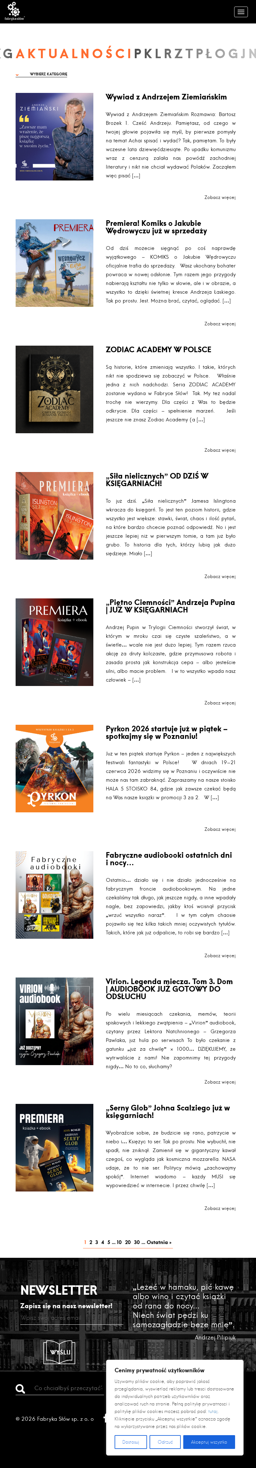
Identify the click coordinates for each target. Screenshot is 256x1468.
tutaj (213, 1411)
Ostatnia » (159, 1242)
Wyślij (60, 1352)
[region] (175, 1407)
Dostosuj (130, 1442)
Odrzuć (165, 1442)
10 (119, 1242)
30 (137, 1242)
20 (128, 1242)
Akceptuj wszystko (209, 1442)
